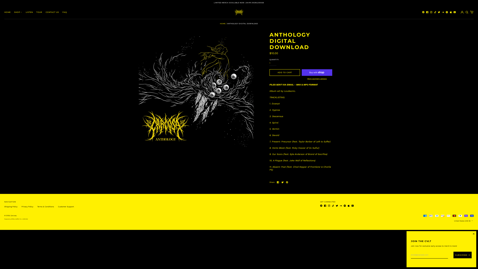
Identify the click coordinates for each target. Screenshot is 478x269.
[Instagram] (431, 12)
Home (222, 24)
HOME (7, 12)
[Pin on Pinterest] (287, 182)
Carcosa (13, 215)
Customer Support (66, 207)
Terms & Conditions (45, 207)
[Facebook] (427, 12)
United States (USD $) (462, 221)
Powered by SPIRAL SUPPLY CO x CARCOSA (16, 219)
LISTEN (29, 12)
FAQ (64, 12)
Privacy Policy (27, 207)
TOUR (39, 12)
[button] (467, 12)
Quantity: (274, 60)
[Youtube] (455, 12)
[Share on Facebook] (278, 182)
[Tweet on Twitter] (282, 182)
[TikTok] (435, 12)
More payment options (317, 79)
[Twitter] (439, 12)
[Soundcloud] (443, 12)
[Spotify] (447, 12)
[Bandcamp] (423, 12)
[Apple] (451, 12)
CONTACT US (52, 12)
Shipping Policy (10, 207)
